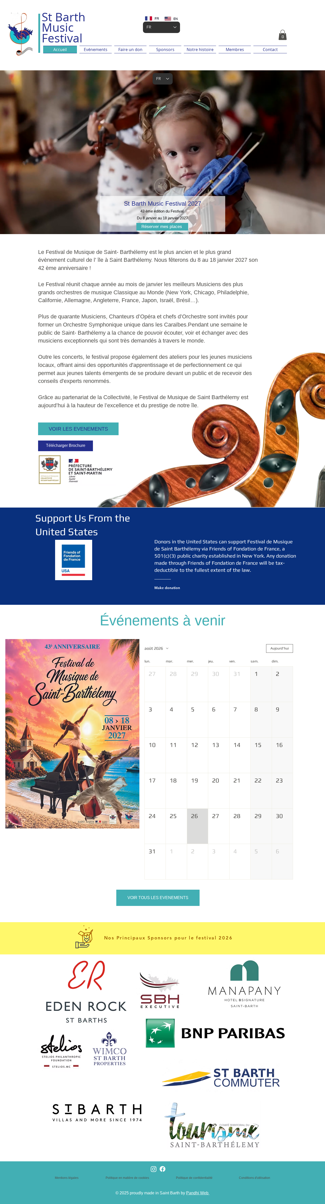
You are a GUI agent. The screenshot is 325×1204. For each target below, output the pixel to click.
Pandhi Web (197, 1193)
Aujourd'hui (279, 648)
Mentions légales (66, 1178)
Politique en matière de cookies (128, 1178)
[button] (282, 35)
